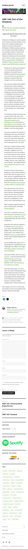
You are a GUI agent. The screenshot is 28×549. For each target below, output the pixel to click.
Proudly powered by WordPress (17, 546)
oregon (10, 507)
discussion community (19, 64)
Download (22, 28)
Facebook (16, 62)
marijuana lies (7, 498)
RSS (11, 30)
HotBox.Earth (8, 5)
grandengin (6, 492)
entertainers (6, 486)
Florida (19, 486)
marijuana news (12, 320)
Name (3, 361)
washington (16, 322)
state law (5, 516)
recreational (10, 322)
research (5, 513)
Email (4, 368)
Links (3, 537)
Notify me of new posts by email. (9, 390)
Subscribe (5, 530)
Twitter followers (9, 208)
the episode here (19, 76)
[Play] (14, 26)
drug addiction (19, 480)
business (19, 471)
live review (13, 495)
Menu (23, 5)
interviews (6, 495)
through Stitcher (10, 60)
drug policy (14, 319)
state (20, 513)
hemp (13, 492)
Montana (17, 504)
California (5, 474)
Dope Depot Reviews (8, 533)
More (14, 30)
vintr (9, 519)
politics (15, 507)
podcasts (20, 317)
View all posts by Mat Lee (13, 312)
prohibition (6, 510)
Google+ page (6, 64)
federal (18, 319)
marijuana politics (8, 501)
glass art (9, 489)
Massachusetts (19, 501)
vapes (4, 519)
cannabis (12, 474)
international (5, 320)
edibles (13, 483)
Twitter (10, 62)
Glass (4, 489)
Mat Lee (6, 317)
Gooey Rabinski (18, 489)
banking (4, 319)
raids (12, 510)
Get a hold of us (19, 140)
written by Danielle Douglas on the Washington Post (14, 120)
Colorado (9, 319)
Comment (5, 339)
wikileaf (21, 322)
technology (18, 516)
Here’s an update (16, 234)
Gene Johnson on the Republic (13, 124)
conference (6, 480)
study (11, 516)
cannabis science (8, 477)
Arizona (5, 471)
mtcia (4, 507)
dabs (12, 480)
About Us (5, 526)
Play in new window (13, 28)
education (20, 483)
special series (13, 513)
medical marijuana (8, 504)
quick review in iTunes (18, 58)
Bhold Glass (12, 471)
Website (4, 375)
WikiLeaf (19, 242)
